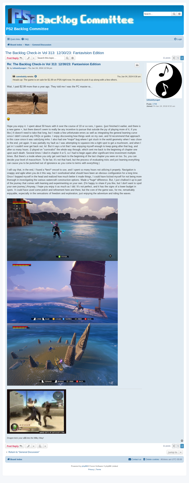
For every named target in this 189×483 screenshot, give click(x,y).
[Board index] (71, 16)
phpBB (85, 466)
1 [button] (178, 58)
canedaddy (21, 76)
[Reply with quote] (137, 65)
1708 (154, 104)
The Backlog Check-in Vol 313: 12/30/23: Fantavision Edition (54, 53)
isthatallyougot (153, 100)
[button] (174, 58)
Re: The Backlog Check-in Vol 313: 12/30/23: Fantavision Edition (54, 64)
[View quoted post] (35, 76)
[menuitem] (25, 39)
